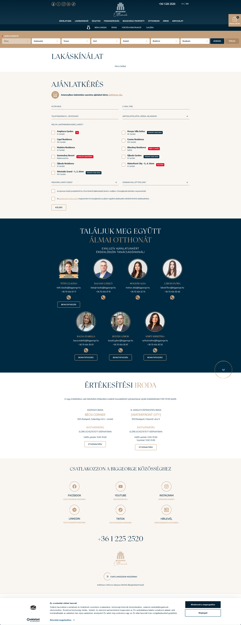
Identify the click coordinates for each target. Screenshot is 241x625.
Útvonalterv (95, 444)
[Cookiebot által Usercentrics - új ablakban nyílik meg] (33, 620)
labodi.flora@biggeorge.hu (172, 287)
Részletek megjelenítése (60, 620)
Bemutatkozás (68, 304)
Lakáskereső (81, 21)
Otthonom (154, 21)
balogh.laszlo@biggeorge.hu (103, 287)
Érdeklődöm (234, 20)
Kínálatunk (65, 21)
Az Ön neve (56, 106)
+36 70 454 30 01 (86, 344)
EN (187, 4)
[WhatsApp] (69, 297)
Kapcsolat (177, 21)
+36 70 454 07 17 (68, 291)
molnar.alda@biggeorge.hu (138, 287)
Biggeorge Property (134, 21)
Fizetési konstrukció (131, 27)
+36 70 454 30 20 (155, 344)
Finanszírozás (111, 21)
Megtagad (203, 613)
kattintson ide (115, 95)
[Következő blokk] (223, 369)
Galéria (150, 27)
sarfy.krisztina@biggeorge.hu (155, 340)
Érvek (114, 27)
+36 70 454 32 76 (137, 291)
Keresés (217, 41)
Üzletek (96, 21)
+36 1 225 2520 (167, 3)
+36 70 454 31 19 (103, 291)
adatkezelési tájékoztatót (68, 199)
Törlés (232, 41)
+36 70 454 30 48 (172, 291)
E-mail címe (128, 106)
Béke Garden (100, 27)
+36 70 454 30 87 (120, 344)
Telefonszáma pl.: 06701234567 (65, 116)
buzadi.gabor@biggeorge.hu (120, 340)
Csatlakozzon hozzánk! (123, 577)
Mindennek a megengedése (203, 605)
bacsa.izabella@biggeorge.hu (86, 340)
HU (182, 4)
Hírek (166, 21)
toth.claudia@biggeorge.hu (69, 287)
